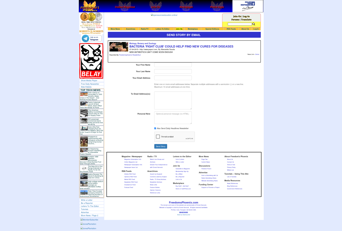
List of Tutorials (231, 177)
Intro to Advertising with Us (209, 175)
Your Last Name (143, 71)
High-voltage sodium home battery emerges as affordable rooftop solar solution (91, 184)
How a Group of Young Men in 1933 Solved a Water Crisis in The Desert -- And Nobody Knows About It (91, 96)
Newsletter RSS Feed (131, 182)
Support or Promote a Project (210, 187)
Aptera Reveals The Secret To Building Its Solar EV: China (95, 176)
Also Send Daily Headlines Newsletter (173, 128)
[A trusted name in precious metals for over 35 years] (91, 31)
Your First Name (143, 64)
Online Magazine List (130, 162)
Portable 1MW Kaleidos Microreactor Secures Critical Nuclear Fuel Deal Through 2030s (90, 160)
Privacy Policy (231, 167)
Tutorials (84, 209)
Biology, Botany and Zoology (142, 43)
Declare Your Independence (158, 165)
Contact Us (230, 162)
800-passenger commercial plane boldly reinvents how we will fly (95, 121)
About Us (245, 29)
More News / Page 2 (89, 215)
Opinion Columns (155, 190)
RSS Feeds (231, 29)
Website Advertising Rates (209, 181)
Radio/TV (145, 29)
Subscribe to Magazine (183, 169)
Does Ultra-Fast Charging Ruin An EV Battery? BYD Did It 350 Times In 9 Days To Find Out (91, 130)
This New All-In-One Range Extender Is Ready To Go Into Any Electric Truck (91, 169)
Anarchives (130, 29)
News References (232, 183)
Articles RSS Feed (130, 174)
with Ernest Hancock (156, 167)
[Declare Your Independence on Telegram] (91, 38)
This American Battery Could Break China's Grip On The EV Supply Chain (95, 112)
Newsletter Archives (156, 182)
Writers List (230, 170)
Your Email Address (141, 78)
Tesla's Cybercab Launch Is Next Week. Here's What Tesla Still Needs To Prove (91, 104)
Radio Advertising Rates (208, 178)
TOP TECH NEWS (90, 90)
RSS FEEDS (86, 87)
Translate (246, 19)
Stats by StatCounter (183, 215)
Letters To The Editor (90, 206)
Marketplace (193, 29)
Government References (234, 189)
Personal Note (143, 113)
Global (257, 54)
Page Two (204, 159)
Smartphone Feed (130, 185)
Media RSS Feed (129, 179)
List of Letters (180, 159)
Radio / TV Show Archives (158, 179)
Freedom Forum (206, 169)
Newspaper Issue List (131, 167)
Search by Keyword (156, 174)
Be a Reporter (87, 203)
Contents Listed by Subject (158, 177)
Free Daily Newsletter (90, 84)
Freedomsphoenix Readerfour (130, 55)
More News (115, 29)
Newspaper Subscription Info (133, 165)
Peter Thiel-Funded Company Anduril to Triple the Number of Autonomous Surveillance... (91, 193)
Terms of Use (231, 165)
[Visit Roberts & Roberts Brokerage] (91, 16)
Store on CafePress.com (183, 189)
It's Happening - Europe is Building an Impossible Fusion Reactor (90, 151)
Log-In (246, 16)
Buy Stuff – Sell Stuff (182, 186)
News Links (153, 185)
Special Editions (212, 29)
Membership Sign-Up (182, 171)
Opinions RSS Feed (130, 177)
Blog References (232, 186)
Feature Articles (155, 187)
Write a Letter (86, 200)
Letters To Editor (162, 29)
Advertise (85, 212)
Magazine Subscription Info (132, 159)
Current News (205, 162)
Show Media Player (89, 80)
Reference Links (155, 193)
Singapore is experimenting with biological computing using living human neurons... (95, 140)
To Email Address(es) (140, 93)
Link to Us (179, 179)
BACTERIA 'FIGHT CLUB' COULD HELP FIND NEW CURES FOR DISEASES (181, 46)
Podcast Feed (128, 187)
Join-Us (237, 16)
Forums (235, 19)
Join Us (179, 29)
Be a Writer (179, 174)
